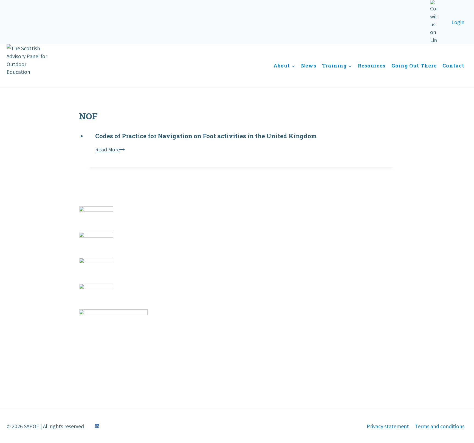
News (308, 65)
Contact (453, 65)
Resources (371, 65)
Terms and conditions (439, 426)
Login (458, 22)
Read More (110, 149)
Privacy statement (388, 426)
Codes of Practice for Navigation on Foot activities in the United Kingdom (206, 136)
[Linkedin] (97, 426)
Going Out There (414, 65)
